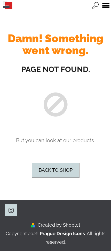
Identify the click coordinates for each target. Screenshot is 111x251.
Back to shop (56, 170)
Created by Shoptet (59, 225)
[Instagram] (11, 210)
